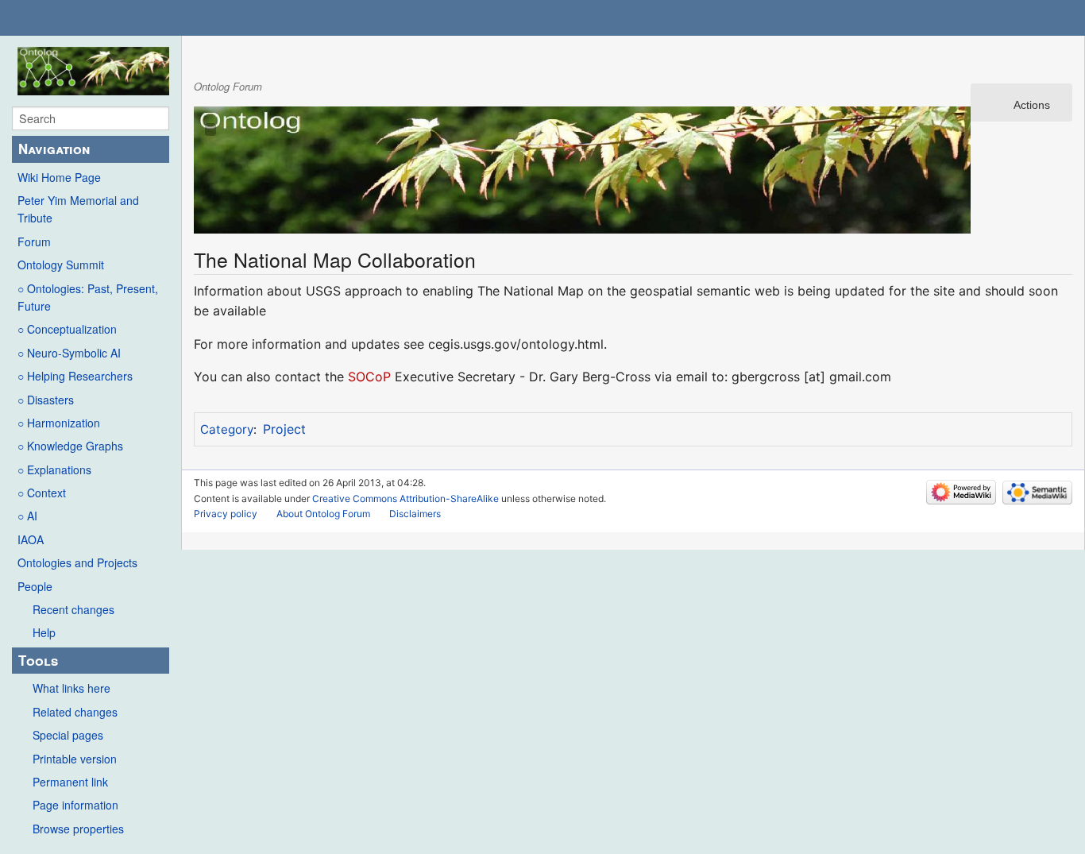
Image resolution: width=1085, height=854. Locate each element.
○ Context (41, 492)
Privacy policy (225, 514)
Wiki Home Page (59, 177)
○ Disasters (45, 400)
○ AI (27, 516)
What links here (71, 688)
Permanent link (70, 782)
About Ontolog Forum (323, 514)
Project (284, 429)
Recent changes (73, 609)
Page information (75, 805)
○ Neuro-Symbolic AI (69, 353)
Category (226, 429)
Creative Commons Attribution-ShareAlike (405, 498)
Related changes (75, 712)
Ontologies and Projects (77, 562)
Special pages (68, 735)
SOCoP (369, 376)
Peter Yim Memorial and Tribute (78, 209)
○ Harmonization (58, 423)
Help (44, 632)
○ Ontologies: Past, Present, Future (87, 297)
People (34, 586)
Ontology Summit (60, 264)
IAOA (30, 539)
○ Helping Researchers (75, 376)
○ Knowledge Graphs (70, 446)
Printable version (75, 759)
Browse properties (78, 829)
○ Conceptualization (67, 329)
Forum (34, 241)
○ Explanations (54, 469)
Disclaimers (415, 514)
